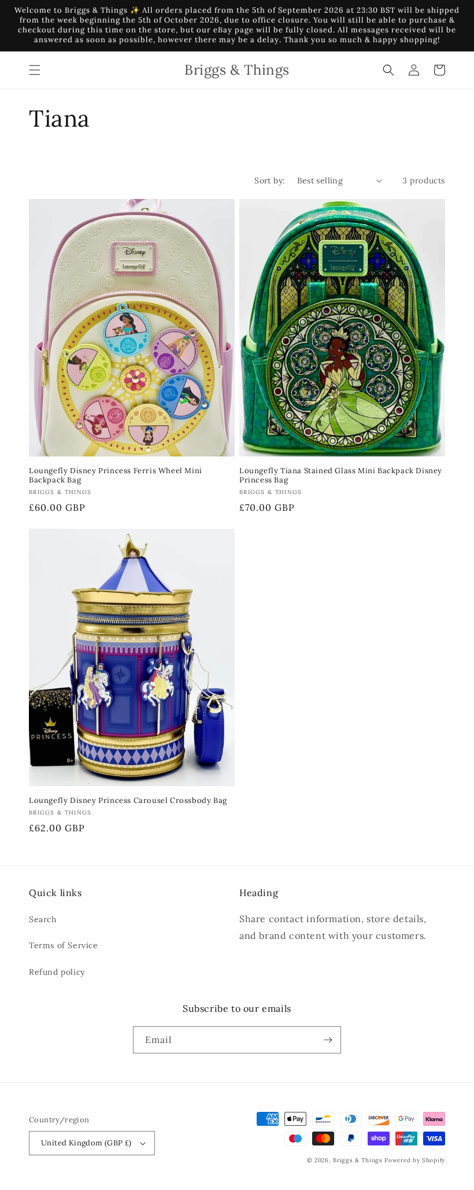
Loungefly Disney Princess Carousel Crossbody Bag (128, 800)
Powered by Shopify (414, 1160)
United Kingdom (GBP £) (86, 1143)
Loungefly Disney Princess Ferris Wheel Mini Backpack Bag (115, 475)
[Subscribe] (327, 1039)
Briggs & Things (358, 1160)
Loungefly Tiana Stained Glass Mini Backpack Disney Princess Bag (340, 475)
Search (43, 919)
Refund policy (57, 972)
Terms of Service (63, 945)
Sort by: (269, 180)
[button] (34, 70)
